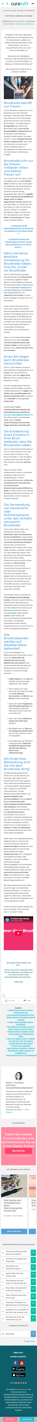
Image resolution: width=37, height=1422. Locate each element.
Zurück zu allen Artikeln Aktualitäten (19, 10)
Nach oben (30, 1341)
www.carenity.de (22, 1389)
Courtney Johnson (26, 24)
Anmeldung (27, 1419)
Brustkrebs (10, 1334)
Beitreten (18, 1151)
